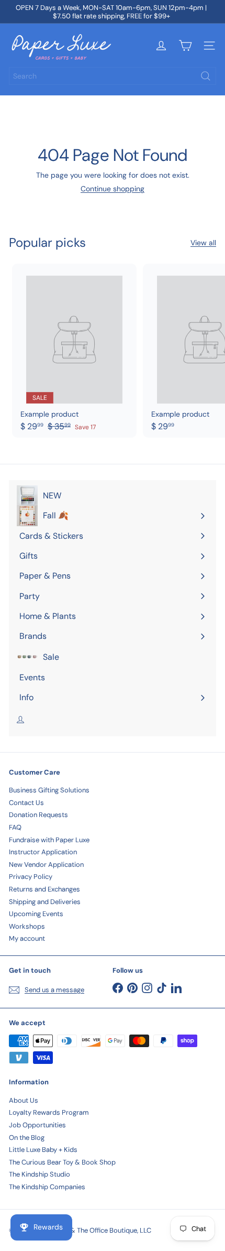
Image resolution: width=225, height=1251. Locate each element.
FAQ (15, 827)
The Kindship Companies (47, 1186)
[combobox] (112, 76)
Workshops (27, 926)
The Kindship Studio (39, 1174)
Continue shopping (112, 188)
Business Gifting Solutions (49, 790)
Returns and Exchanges (44, 889)
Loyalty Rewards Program (49, 1112)
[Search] (205, 76)
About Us (23, 1100)
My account (27, 938)
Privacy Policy (30, 876)
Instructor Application (43, 851)
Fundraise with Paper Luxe (49, 839)
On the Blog (26, 1137)
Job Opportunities (37, 1125)
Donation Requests (38, 814)
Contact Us (26, 802)
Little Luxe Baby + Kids (43, 1149)
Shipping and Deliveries (45, 901)
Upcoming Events (36, 913)
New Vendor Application (46, 864)
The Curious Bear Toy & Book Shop (62, 1162)
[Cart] (185, 45)
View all (203, 242)
